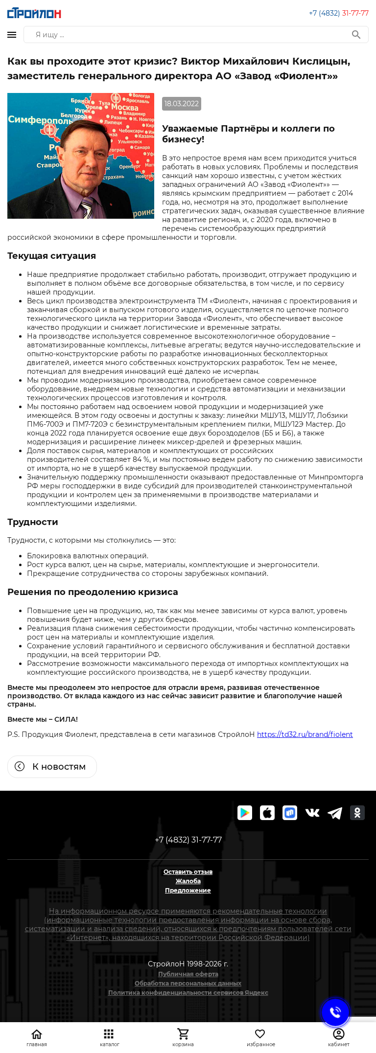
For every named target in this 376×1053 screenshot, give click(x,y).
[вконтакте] (312, 812)
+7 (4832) (339, 13)
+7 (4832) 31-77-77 (188, 840)
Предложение (188, 890)
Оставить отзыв (188, 871)
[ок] (357, 812)
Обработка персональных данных (188, 983)
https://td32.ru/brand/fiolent (305, 734)
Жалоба (188, 881)
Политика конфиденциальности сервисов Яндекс (188, 992)
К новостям (59, 766)
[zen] (335, 812)
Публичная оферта (188, 974)
